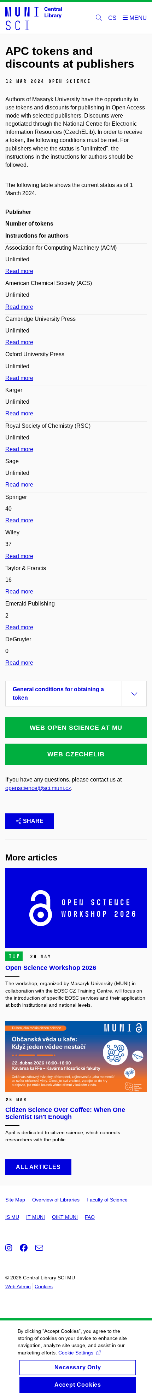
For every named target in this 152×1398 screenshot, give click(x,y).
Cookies (44, 1286)
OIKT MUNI (65, 1217)
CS (112, 18)
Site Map (15, 1200)
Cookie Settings (75, 1353)
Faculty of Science (107, 1200)
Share (33, 821)
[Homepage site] (33, 18)
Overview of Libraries (56, 1200)
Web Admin (18, 1286)
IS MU (12, 1217)
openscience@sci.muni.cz (38, 788)
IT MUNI (35, 1217)
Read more (19, 271)
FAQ (90, 1217)
